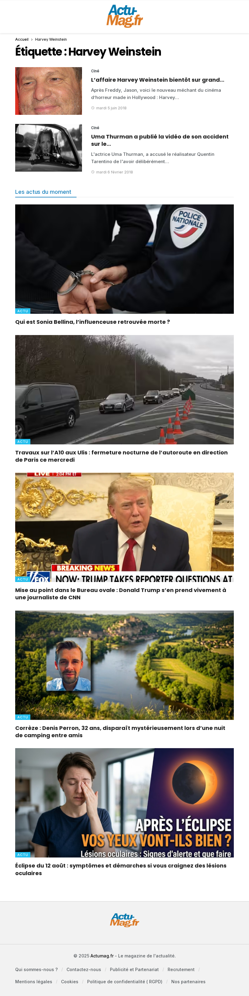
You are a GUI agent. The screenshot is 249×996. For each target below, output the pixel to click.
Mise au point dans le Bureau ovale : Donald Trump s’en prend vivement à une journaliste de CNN (120, 593)
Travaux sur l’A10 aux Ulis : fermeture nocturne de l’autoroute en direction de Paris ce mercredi (121, 456)
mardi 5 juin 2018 (111, 108)
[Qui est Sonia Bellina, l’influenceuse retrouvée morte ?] (124, 259)
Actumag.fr (102, 955)
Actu (22, 311)
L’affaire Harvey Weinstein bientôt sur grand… (157, 80)
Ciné (95, 71)
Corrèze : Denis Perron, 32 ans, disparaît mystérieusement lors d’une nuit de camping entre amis (120, 731)
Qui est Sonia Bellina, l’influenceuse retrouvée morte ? (92, 322)
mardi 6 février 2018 (114, 172)
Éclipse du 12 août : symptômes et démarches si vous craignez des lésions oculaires (121, 869)
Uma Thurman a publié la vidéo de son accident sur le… (160, 140)
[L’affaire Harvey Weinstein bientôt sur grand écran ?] (48, 91)
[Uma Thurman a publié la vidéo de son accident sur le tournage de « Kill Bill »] (48, 148)
